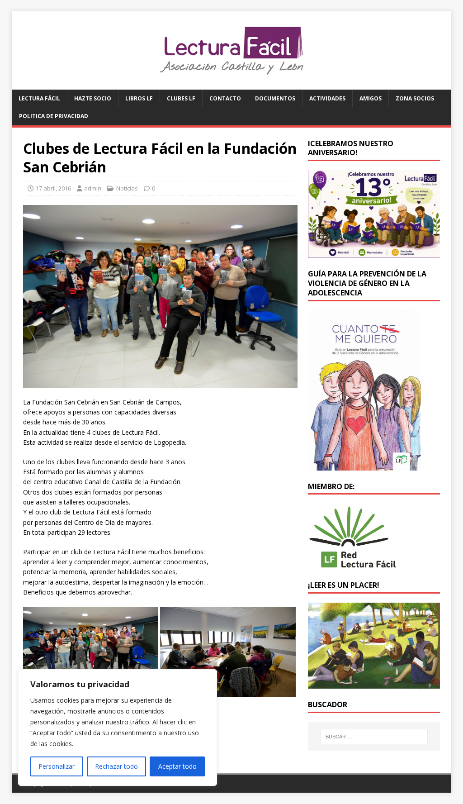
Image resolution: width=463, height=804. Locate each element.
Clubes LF (181, 98)
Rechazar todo (116, 766)
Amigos (370, 98)
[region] (117, 727)
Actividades (327, 98)
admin (92, 188)
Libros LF (139, 98)
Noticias (127, 188)
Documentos (275, 98)
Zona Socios (415, 98)
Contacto (225, 98)
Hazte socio (92, 98)
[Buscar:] (374, 736)
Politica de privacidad (53, 116)
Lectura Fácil (39, 98)
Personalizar (56, 766)
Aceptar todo (177, 766)
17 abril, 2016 (53, 188)
